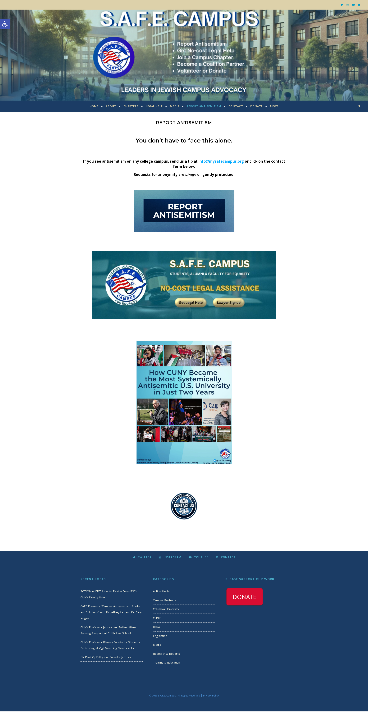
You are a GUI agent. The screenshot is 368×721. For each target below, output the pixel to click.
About (111, 106)
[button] (5, 24)
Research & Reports (166, 653)
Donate (256, 106)
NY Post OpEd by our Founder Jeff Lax (105, 657)
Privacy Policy (211, 695)
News (274, 106)
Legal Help (154, 106)
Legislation (160, 636)
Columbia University (166, 609)
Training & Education (166, 662)
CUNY (157, 618)
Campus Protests (164, 600)
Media (174, 106)
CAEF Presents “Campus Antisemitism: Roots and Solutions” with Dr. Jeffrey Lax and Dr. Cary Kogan (111, 612)
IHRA (156, 627)
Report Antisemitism (204, 106)
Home (94, 106)
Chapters (131, 106)
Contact (235, 106)
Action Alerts (161, 591)
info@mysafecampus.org (221, 161)
